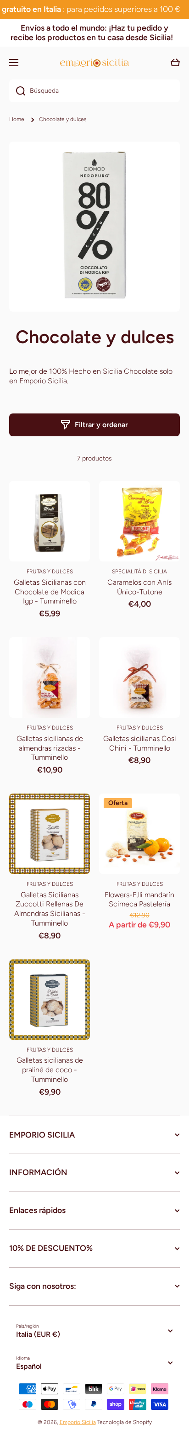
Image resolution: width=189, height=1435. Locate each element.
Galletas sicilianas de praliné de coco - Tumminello (50, 1070)
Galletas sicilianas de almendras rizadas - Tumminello (50, 748)
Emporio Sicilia (78, 1422)
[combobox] (94, 90)
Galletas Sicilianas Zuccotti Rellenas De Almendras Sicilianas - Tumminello (49, 908)
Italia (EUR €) (38, 1334)
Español (29, 1366)
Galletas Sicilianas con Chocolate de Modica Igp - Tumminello (50, 592)
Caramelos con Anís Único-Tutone (139, 587)
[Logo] (94, 62)
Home (16, 119)
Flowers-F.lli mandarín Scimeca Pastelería (139, 899)
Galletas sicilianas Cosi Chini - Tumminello (139, 743)
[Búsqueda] (17, 90)
